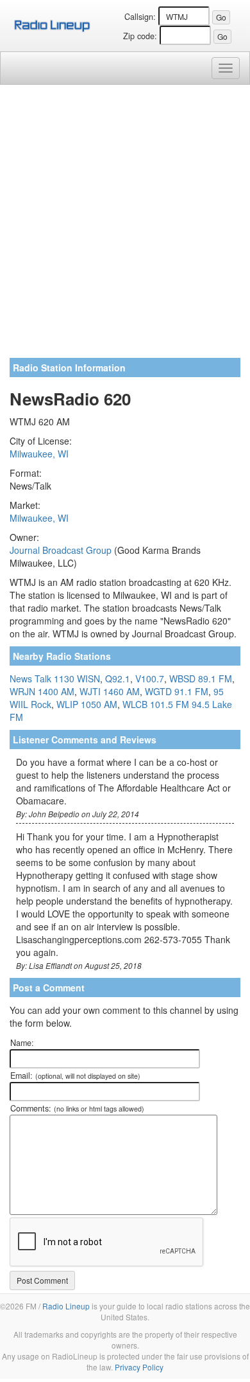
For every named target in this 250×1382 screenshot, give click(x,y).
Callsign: (140, 16)
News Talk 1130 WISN (55, 678)
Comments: (77, 1108)
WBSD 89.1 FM (200, 678)
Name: (22, 1043)
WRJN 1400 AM (42, 691)
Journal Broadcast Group (61, 550)
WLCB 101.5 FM (155, 704)
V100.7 (149, 678)
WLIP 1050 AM (86, 704)
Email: (75, 1075)
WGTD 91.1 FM (176, 691)
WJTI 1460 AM (109, 691)
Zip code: (140, 36)
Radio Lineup (66, 1305)
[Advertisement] (125, 226)
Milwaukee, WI (39, 453)
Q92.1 (117, 678)
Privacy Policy (139, 1366)
